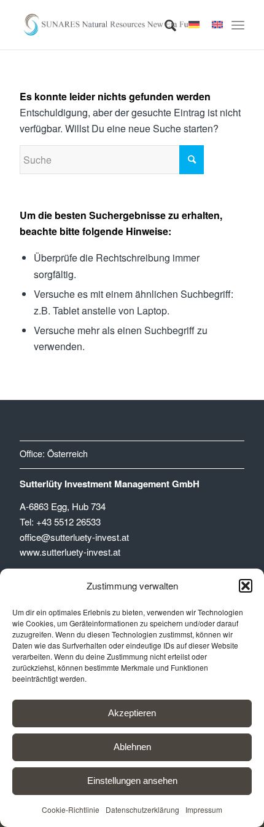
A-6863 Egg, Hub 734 (63, 506)
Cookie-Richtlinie (70, 809)
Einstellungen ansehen (132, 780)
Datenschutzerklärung (142, 809)
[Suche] (164, 24)
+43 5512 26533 (68, 521)
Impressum (203, 809)
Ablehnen (132, 746)
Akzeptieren (132, 713)
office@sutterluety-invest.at (74, 536)
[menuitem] (164, 24)
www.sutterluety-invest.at (70, 551)
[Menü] (237, 24)
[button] (245, 586)
